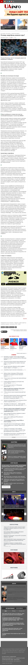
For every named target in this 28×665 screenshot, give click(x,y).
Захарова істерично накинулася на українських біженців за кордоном (13, 349)
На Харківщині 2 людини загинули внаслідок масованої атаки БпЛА (13, 505)
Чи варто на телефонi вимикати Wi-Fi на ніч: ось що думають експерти (5, 349)
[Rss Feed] (4, 1)
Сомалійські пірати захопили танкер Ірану (13, 369)
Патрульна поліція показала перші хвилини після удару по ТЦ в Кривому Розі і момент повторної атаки (15, 363)
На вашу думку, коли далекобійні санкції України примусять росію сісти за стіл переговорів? (14, 466)
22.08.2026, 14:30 (7, 530)
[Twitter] (9, 1)
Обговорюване (10, 608)
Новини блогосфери (15, 33)
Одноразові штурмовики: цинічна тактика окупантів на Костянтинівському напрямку (17, 587)
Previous (1, 25)
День (6, 610)
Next (26, 25)
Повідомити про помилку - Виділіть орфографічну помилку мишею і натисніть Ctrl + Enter (13, 323)
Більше (13, 437)
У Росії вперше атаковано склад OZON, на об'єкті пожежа (6, 27)
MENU (1, 1)
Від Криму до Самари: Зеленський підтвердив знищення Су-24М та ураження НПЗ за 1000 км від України (15, 358)
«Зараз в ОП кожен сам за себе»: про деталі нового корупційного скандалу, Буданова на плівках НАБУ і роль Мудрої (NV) (14, 528)
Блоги (14, 583)
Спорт (23, 650)
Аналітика (14, 442)
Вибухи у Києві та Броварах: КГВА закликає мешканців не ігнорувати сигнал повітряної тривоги (13, 375)
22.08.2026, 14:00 (7, 537)
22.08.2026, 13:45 (7, 541)
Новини (13, 354)
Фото (14, 491)
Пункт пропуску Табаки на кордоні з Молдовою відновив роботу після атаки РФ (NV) (14, 532)
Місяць (13, 610)
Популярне (19, 608)
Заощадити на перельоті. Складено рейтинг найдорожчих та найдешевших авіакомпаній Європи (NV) (15, 544)
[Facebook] (7, 1)
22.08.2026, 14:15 (7, 534)
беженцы (2, 327)
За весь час (21, 610)
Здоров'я (20, 650)
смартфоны (11, 327)
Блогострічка (14, 524)
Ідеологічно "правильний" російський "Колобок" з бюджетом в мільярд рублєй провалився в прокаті (16, 598)
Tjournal (25, 318)
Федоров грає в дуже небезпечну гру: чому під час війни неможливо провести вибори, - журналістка (17, 446)
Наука (7, 650)
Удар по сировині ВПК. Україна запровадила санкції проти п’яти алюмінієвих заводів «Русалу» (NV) (14, 540)
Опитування (14, 463)
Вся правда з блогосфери (6, 33)
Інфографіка (14, 567)
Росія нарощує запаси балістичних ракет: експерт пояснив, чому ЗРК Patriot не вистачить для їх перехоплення (12, 629)
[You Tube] (11, 1)
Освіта (13, 650)
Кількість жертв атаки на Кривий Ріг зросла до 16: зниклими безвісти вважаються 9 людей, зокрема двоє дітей (15, 410)
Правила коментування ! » (22, 353)
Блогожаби (14, 550)
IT (17, 650)
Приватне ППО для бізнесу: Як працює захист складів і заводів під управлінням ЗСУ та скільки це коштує (16, 451)
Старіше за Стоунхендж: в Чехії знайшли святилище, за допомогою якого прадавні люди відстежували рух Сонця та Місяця (14, 430)
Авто (16, 650)
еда (15, 327)
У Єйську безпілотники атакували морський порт (15, 392)
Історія (10, 650)
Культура (4, 650)
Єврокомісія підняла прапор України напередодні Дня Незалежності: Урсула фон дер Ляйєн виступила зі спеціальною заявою (15, 397)
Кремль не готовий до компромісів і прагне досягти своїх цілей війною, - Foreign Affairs (17, 457)
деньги (7, 327)
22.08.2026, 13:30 (7, 546)
